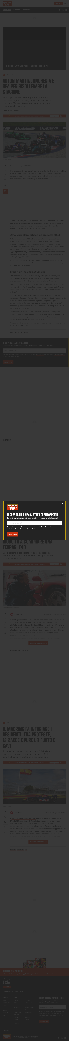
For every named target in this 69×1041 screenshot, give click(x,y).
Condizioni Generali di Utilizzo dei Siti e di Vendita (22, 529)
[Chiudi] (62, 503)
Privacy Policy (45, 527)
